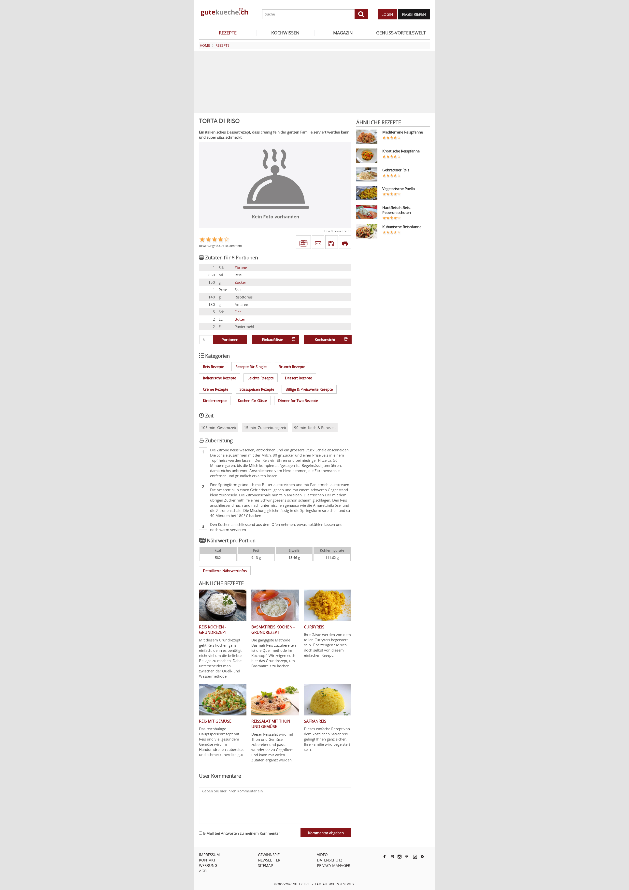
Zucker (240, 282)
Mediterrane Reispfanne (402, 132)
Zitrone (241, 267)
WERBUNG (208, 865)
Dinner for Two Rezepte (298, 400)
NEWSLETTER (269, 860)
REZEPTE (228, 33)
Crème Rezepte (215, 389)
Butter (240, 319)
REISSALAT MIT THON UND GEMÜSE (270, 723)
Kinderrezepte (215, 400)
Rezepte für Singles (251, 366)
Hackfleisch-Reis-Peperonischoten (396, 210)
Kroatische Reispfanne (401, 150)
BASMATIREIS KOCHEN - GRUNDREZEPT (273, 629)
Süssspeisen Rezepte (257, 389)
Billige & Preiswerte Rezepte (309, 389)
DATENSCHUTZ (330, 860)
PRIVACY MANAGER (333, 865)
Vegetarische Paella (398, 188)
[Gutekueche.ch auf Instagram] (399, 857)
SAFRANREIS (315, 721)
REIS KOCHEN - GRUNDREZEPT (213, 629)
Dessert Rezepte (298, 377)
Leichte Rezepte (260, 377)
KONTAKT (207, 860)
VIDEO (322, 854)
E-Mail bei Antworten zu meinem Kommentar (241, 833)
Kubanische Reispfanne (401, 226)
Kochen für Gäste (252, 400)
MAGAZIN (343, 33)
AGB (203, 870)
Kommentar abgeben (326, 832)
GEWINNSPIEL (270, 854)
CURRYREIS (314, 627)
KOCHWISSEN (285, 33)
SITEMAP (265, 865)
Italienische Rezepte (219, 377)
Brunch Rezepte (292, 366)
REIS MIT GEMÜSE (215, 721)
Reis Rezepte (213, 366)
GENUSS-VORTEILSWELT (401, 33)
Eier (238, 311)
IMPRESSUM (209, 854)
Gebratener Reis (395, 169)
